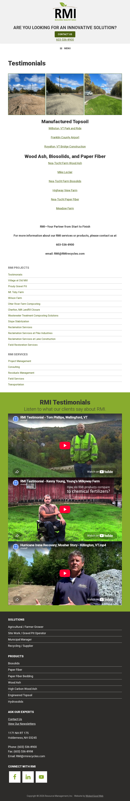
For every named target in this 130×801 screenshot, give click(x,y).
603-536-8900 (65, 39)
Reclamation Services (20, 327)
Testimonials (15, 274)
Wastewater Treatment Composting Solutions (33, 315)
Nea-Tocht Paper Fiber (65, 199)
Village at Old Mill (18, 280)
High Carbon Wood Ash (22, 688)
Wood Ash (14, 682)
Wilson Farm (15, 298)
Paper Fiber (15, 669)
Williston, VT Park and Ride (65, 128)
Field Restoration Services (23, 344)
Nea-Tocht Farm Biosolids (65, 181)
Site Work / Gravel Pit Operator (27, 633)
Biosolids (14, 663)
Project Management (19, 361)
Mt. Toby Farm (16, 292)
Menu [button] (67, 48)
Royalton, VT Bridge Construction (65, 146)
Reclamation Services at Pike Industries (30, 333)
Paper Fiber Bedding (20, 676)
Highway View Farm (65, 190)
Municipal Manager (20, 639)
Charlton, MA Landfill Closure (24, 309)
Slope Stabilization (18, 321)
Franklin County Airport (65, 137)
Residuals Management (21, 372)
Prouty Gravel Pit (17, 286)
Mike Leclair (65, 172)
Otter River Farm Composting (24, 303)
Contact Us (65, 34)
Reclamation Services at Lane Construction (31, 338)
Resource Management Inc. (65, 11)
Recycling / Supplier (20, 645)
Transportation (16, 384)
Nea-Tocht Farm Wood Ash (65, 163)
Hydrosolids (15, 701)
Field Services (16, 378)
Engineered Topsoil (20, 695)
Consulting (14, 366)
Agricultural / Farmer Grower (25, 626)
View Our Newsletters (22, 723)
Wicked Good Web (94, 796)
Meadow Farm (65, 208)
